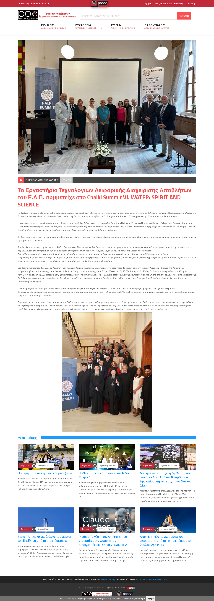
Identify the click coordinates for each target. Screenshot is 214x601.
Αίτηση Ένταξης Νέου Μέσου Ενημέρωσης (153, 579)
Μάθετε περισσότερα (134, 598)
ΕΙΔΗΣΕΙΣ (54, 26)
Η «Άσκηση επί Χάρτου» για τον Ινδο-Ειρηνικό (104, 475)
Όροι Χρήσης (108, 587)
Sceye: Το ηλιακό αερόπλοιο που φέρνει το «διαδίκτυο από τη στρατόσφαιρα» (44, 538)
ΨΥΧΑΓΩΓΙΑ (89, 26)
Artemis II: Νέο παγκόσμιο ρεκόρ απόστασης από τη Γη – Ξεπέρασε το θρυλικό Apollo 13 (165, 540)
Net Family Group (108, 579)
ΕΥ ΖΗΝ (124, 26)
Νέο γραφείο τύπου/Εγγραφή (169, 3)
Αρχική (148, 3)
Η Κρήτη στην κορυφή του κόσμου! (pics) (45, 473)
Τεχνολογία (66, 179)
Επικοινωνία (120, 587)
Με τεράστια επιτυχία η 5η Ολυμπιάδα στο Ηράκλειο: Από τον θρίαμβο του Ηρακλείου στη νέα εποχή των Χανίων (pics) (166, 479)
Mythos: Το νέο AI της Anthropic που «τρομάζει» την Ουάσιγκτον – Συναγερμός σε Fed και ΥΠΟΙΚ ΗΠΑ (103, 540)
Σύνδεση (190, 3)
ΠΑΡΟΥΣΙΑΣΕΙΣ (157, 26)
